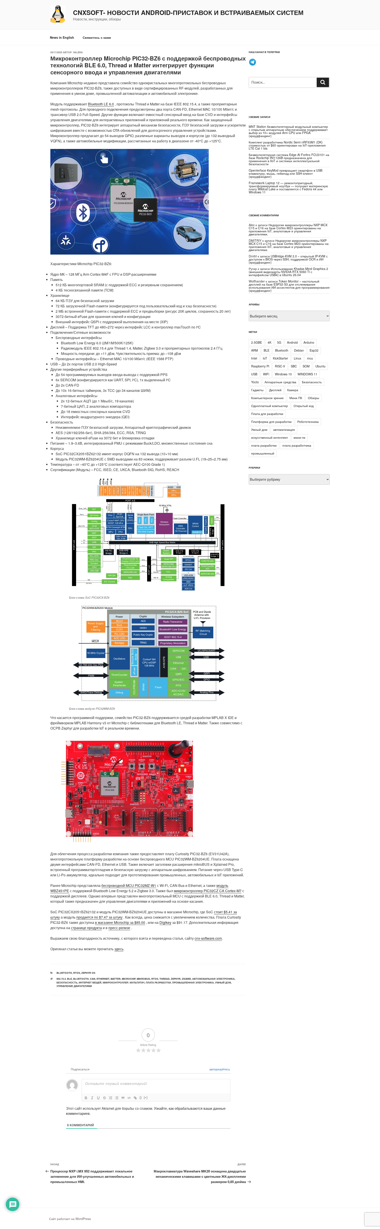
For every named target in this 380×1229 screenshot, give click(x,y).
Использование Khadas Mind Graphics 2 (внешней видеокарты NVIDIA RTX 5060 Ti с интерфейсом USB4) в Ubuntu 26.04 (288, 271)
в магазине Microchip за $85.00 (120, 922)
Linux (297, 358)
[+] (145, 1097)
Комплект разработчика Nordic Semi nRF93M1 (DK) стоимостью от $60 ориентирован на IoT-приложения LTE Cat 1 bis (287, 145)
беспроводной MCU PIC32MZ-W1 (128, 885)
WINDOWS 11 (307, 374)
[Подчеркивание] (98, 1098)
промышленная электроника (193, 982)
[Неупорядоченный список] (117, 1098)
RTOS (76, 972)
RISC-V (280, 366)
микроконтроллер (115, 982)
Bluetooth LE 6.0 (101, 103)
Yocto (255, 382)
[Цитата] (123, 1098)
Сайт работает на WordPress (70, 1218)
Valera (78, 52)
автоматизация (284, 429)
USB (254, 374)
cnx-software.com (208, 938)
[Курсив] (92, 1098)
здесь (118, 948)
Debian (299, 350)
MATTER (116, 978)
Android (292, 342)
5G (279, 342)
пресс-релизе (119, 927)
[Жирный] (86, 1098)
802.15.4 (61, 978)
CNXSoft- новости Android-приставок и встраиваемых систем (188, 13)
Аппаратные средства (280, 382)
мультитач (137, 982)
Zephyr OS (88, 972)
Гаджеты (257, 390)
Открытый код (304, 406)
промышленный (262, 453)
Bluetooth (64, 972)
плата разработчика (296, 445)
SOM (306, 366)
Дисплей (275, 390)
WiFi (266, 374)
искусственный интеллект (269, 437)
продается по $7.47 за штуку (99, 917)
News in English (62, 37)
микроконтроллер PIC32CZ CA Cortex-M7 (207, 890)
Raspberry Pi (260, 366)
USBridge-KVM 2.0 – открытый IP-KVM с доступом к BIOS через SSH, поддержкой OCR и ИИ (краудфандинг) (288, 259)
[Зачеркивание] (104, 1098)
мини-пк (299, 437)
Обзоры (313, 398)
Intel (254, 358)
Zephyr (176, 978)
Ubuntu (320, 366)
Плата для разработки (267, 413)
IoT (265, 358)
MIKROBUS (143, 978)
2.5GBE (256, 342)
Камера (292, 390)
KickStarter (280, 358)
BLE (69, 978)
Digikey (165, 922)
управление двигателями (74, 986)
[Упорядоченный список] (111, 1098)
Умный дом (223, 982)
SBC (294, 366)
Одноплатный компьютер (269, 406)
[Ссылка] (135, 1098)
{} (140, 1097)
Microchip (128, 978)
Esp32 (314, 350)
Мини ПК (295, 398)
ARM (254, 350)
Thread (164, 978)
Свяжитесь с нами (97, 37)
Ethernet (103, 978)
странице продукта (86, 927)
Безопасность (67, 982)
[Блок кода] (129, 1098)
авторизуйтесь (219, 1069)
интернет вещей (90, 982)
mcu (310, 358)
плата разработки (158, 982)
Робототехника (308, 421)
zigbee (186, 978)
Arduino (308, 342)
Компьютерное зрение (267, 398)
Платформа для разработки (271, 421)
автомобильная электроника (213, 978)
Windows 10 (283, 374)
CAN (92, 978)
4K (269, 342)
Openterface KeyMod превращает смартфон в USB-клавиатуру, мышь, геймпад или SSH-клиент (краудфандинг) (286, 173)
